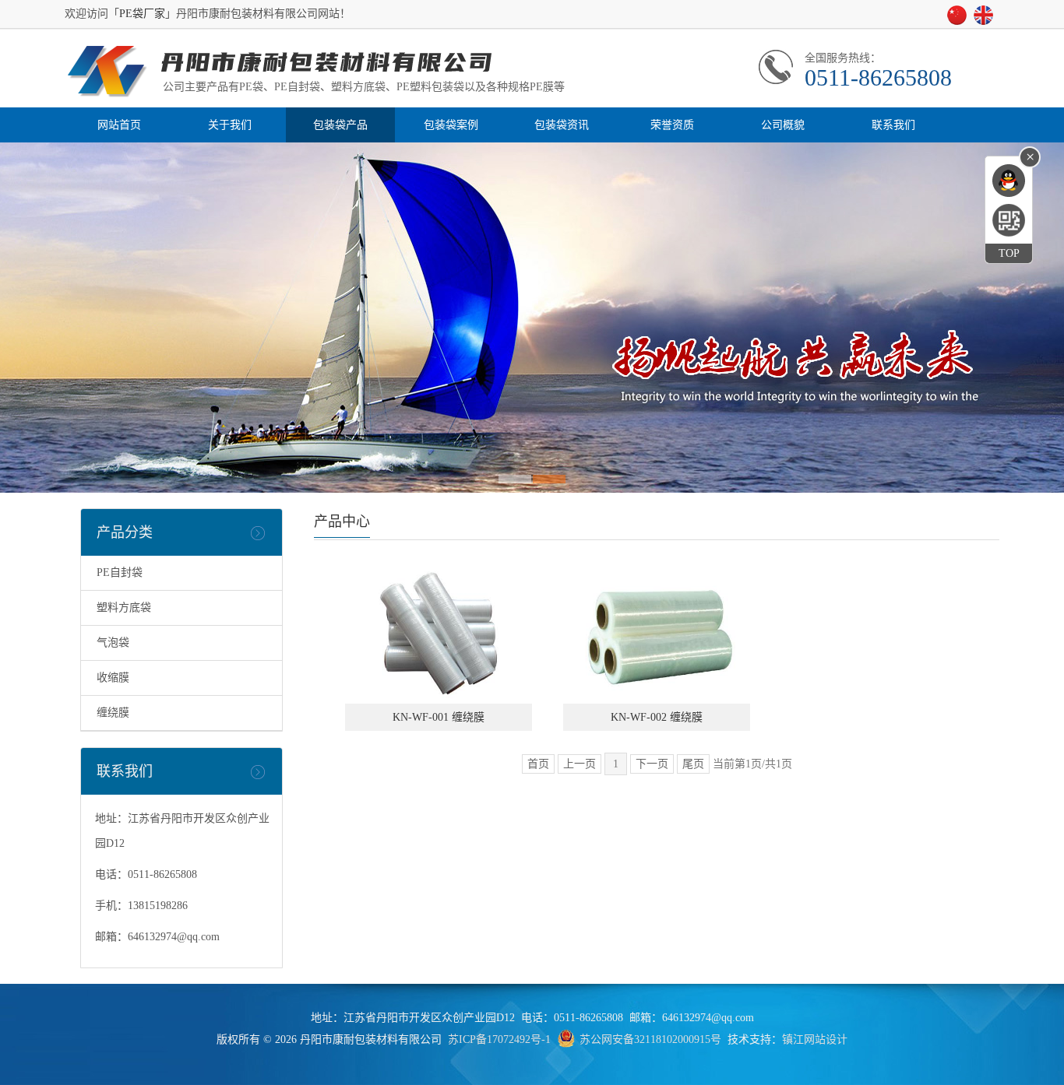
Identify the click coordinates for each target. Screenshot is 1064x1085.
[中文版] (959, 20)
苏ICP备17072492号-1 (499, 1039)
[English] (986, 20)
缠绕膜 (113, 712)
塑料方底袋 (124, 607)
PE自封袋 (120, 572)
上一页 (579, 764)
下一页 (652, 764)
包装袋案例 (451, 125)
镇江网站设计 (814, 1039)
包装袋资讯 (561, 125)
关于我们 (230, 125)
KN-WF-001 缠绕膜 (438, 717)
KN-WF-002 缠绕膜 (657, 717)
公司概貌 (783, 125)
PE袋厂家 (142, 13)
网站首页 (119, 125)
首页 (538, 764)
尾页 (693, 764)
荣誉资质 (672, 125)
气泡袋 (113, 642)
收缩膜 (113, 677)
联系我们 (893, 125)
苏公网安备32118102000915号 (650, 1039)
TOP (1009, 253)
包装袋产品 (340, 125)
